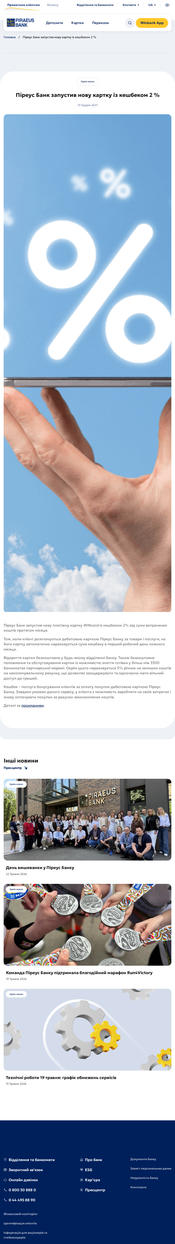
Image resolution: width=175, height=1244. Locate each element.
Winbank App (152, 23)
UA (150, 5)
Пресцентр (13, 768)
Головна (9, 37)
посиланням (32, 705)
